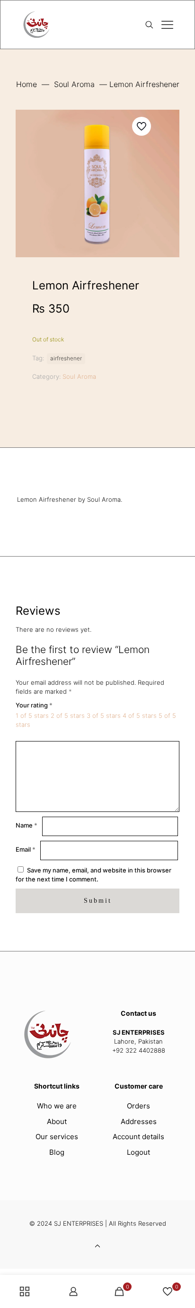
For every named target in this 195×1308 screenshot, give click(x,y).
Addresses (139, 1121)
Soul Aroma (74, 84)
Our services (56, 1136)
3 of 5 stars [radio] (104, 715)
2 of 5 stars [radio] (68, 715)
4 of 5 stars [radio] (140, 715)
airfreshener (66, 358)
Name (26, 825)
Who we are (57, 1105)
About (57, 1121)
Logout (138, 1152)
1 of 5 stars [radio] (32, 715)
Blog (56, 1152)
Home (26, 84)
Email (25, 849)
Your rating (34, 705)
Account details (138, 1136)
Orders (138, 1105)
